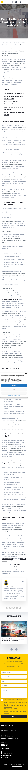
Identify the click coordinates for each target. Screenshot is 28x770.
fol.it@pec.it (6, 757)
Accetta (14, 385)
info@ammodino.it (7, 558)
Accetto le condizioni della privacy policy (15, 699)
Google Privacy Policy (13, 711)
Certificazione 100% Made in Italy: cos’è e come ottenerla (13, 639)
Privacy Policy (17, 395)
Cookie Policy (10, 395)
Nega (14, 389)
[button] (26, 374)
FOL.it (16, 738)
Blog (14, 16)
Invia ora (14, 716)
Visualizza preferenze (14, 393)
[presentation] (11, 649)
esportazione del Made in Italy (12, 463)
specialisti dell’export (17, 565)
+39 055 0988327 (7, 751)
